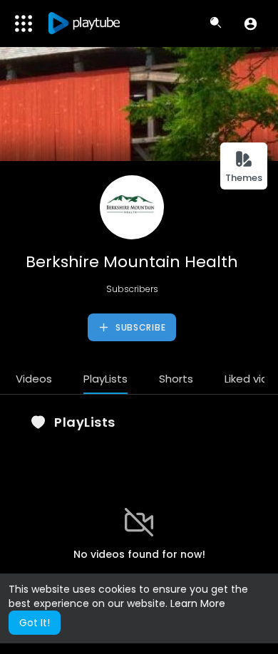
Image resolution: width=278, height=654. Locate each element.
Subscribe (139, 327)
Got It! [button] (34, 623)
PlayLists (105, 378)
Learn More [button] (197, 603)
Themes (243, 178)
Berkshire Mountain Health (132, 262)
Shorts (176, 378)
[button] (250, 23)
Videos (34, 378)
